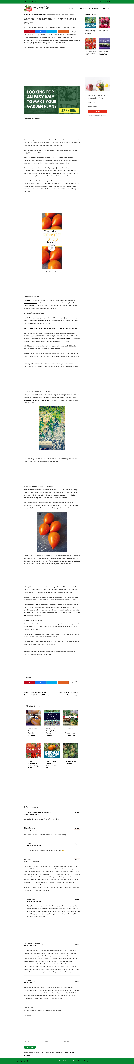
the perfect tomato (70, 338)
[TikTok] (25, 1)
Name (27, 1041)
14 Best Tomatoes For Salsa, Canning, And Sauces (90, 53)
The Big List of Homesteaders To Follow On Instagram (68, 692)
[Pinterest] (32, 1)
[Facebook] (35, 1)
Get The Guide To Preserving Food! (101, 1)
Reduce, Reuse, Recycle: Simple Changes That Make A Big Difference (37, 692)
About (104, 8)
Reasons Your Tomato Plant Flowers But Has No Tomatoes (90, 32)
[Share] (40, 31)
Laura (29, 844)
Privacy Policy (83, 1061)
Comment (29, 1016)
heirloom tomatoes (30, 303)
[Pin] (29, 31)
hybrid (38, 605)
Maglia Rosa (28, 318)
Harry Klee (27, 300)
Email (46, 1041)
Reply (77, 812)
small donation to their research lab (36, 400)
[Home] (24, 14)
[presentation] (33, 717)
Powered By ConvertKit (97, 119)
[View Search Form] (109, 8)
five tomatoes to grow (41, 320)
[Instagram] (28, 1)
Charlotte (28, 828)
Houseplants (72, 8)
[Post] (52, 31)
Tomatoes (83, 8)
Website (66, 1041)
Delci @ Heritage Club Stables (36, 812)
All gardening (94, 8)
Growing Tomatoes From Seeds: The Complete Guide (103, 53)
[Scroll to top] (130, 1058)
